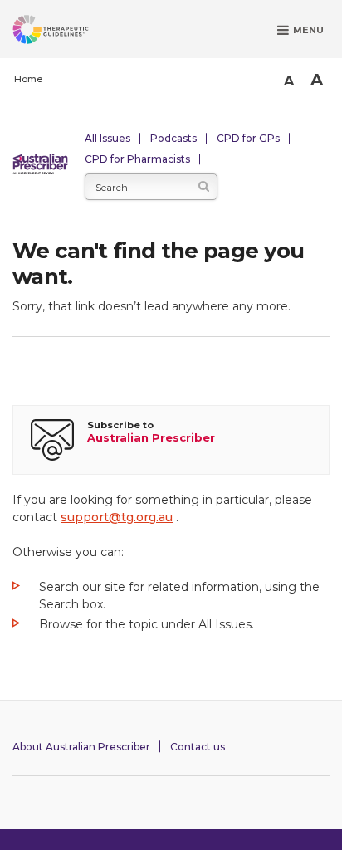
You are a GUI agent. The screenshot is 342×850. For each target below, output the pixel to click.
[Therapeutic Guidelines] (70, 32)
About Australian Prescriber (81, 746)
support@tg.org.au (117, 517)
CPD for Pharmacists (137, 159)
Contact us (197, 746)
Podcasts (173, 138)
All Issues (107, 138)
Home (28, 79)
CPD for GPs (248, 138)
